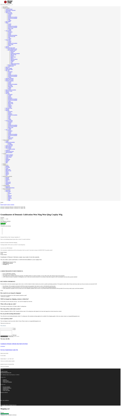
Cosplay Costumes (9, 154)
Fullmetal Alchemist (9, 78)
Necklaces (8, 179)
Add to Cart (3, 223)
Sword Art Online (9, 120)
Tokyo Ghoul (8, 129)
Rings (7, 180)
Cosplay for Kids (11, 149)
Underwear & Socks (10, 151)
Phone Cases (10, 28)
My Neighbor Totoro (12, 50)
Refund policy (6, 389)
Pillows (12, 58)
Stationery (13, 60)
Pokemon (7, 110)
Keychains (10, 85)
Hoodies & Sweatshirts (12, 17)
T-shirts (7, 141)
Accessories (8, 190)
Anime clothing (6, 139)
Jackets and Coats (11, 36)
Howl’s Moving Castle (12, 48)
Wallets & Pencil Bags (15, 63)
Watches (7, 184)
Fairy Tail (7, 70)
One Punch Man (9, 108)
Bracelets (7, 177)
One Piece (8, 93)
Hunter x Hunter (9, 68)
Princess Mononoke (12, 64)
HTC (9, 192)
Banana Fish (8, 11)
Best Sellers (5, 6)
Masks (7, 161)
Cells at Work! (8, 30)
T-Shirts (9, 20)
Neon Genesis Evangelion (11, 89)
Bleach (7, 22)
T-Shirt (12, 61)
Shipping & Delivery (7, 388)
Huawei (9, 193)
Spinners (7, 172)
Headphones (8, 183)
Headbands (8, 159)
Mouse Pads (10, 86)
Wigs (7, 162)
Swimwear (8, 150)
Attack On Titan (9, 12)
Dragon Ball (8, 39)
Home (2, 204)
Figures (9, 15)
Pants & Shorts (8, 146)
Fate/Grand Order (9, 69)
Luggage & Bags (6, 185)
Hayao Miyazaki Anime (10, 47)
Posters (9, 45)
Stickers (7, 174)
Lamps (9, 101)
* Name (14, 328)
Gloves (7, 158)
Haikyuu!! (8, 67)
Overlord (7, 109)
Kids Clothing (8, 147)
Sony (9, 199)
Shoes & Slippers (14, 59)
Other (9, 19)
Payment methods (6, 386)
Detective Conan (9, 91)
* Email (14, 329)
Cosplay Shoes (8, 157)
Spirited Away (11, 65)
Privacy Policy (6, 380)
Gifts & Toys (5, 164)
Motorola (10, 195)
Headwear (10, 97)
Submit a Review (4, 336)
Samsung (10, 197)
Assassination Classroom (10, 10)
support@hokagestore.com (6, 372)
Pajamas (12, 55)
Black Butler (8, 21)
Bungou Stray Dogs (9, 79)
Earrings (7, 178)
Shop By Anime (6, 7)
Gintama (7, 46)
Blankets (7, 166)
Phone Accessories (6, 188)
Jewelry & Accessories (12, 18)
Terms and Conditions (7, 381)
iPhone (9, 196)
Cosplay (9, 14)
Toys (12, 62)
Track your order (6, 390)
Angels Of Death (9, 9)
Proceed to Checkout (5, 413)
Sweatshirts (10, 144)
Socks (9, 118)
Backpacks (10, 13)
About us (5, 379)
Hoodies (9, 143)
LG (8, 194)
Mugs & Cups (13, 54)
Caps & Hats (8, 182)
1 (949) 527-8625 (4, 371)
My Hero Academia (9, 80)
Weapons (7, 160)
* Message (14, 335)
